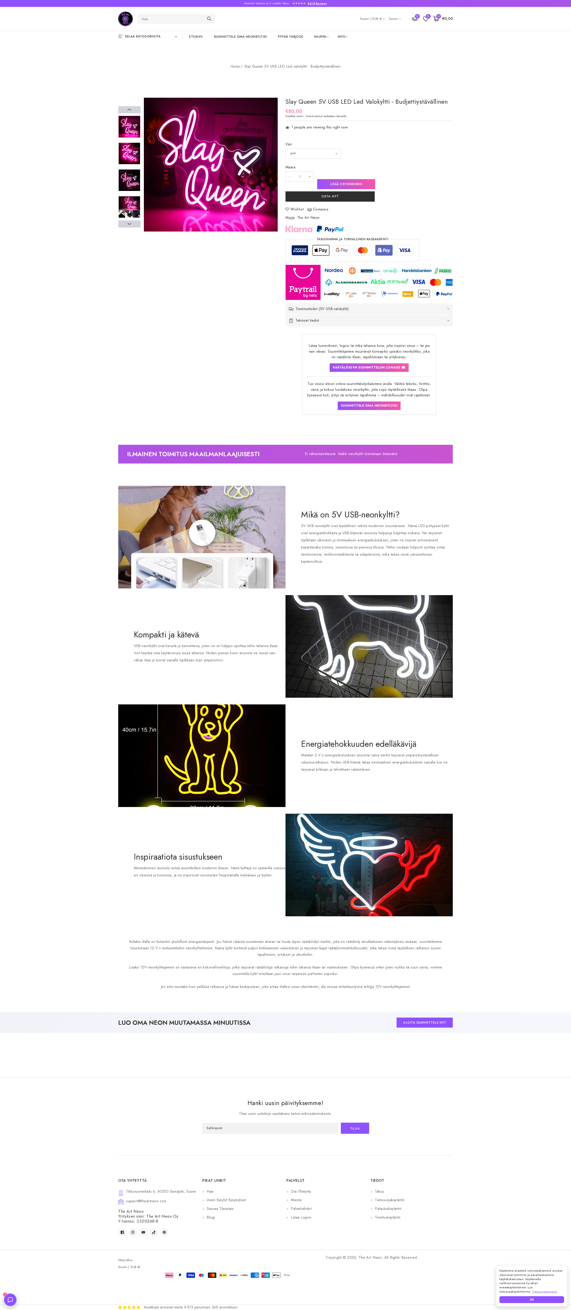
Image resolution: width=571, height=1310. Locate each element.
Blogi (211, 1217)
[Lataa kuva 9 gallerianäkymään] (129, 180)
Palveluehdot (301, 1208)
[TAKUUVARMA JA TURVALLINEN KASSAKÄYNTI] (352, 251)
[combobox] (176, 19)
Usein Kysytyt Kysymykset (226, 1199)
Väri (289, 144)
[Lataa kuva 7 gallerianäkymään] (129, 127)
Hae (210, 1191)
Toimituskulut (314, 116)
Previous (129, 109)
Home (235, 66)
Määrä (290, 167)
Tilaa (355, 1128)
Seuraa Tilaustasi (220, 1208)
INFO (342, 37)
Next (129, 224)
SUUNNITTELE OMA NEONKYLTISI (369, 405)
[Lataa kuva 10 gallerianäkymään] (129, 207)
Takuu (379, 1191)
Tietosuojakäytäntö (390, 1199)
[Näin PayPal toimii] (330, 229)
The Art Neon (308, 217)
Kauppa (320, 37)
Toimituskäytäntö (388, 1217)
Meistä (296, 1199)
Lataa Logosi (301, 1217)
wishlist (297, 209)
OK (532, 1299)
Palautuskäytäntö (388, 1208)
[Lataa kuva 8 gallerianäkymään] (129, 153)
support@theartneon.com (146, 1201)
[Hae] (209, 19)
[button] (443, 19)
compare (321, 209)
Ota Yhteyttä (301, 1191)
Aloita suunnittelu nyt (424, 1022)
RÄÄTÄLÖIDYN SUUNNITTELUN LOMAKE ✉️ (369, 367)
